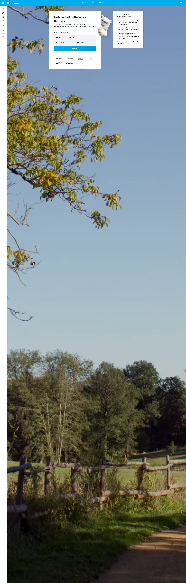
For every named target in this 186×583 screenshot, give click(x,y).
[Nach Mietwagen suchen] (3, 17)
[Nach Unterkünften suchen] (3, 13)
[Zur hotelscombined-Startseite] (14, 3)
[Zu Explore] (3, 25)
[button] (3, 3)
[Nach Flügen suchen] (3, 9)
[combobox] (61, 33)
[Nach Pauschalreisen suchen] (3, 21)
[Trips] (3, 31)
